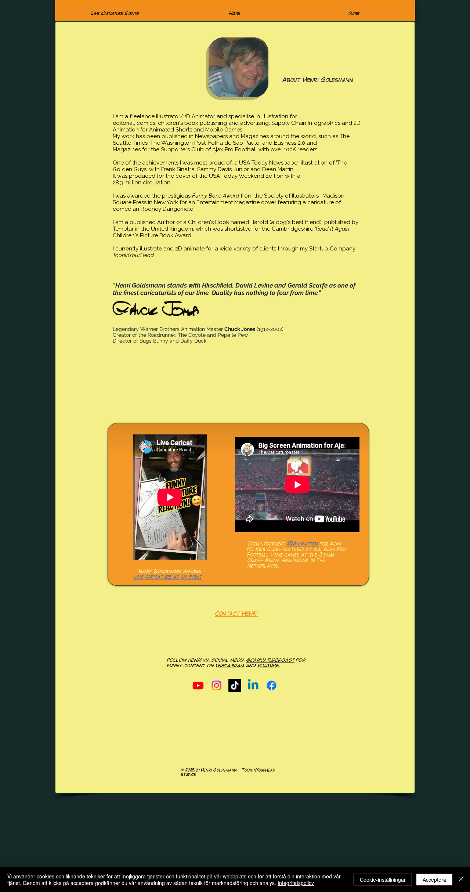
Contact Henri (236, 614)
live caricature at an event (168, 577)
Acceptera (434, 879)
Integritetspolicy (296, 882)
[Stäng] (461, 879)
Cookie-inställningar (383, 879)
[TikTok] (234, 685)
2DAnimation (302, 544)
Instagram (230, 666)
